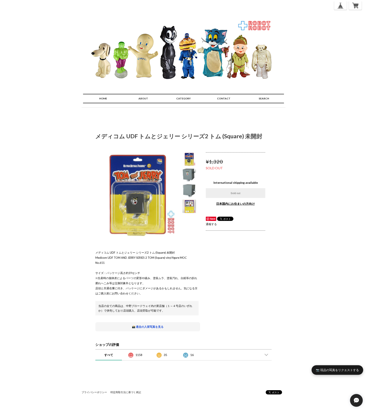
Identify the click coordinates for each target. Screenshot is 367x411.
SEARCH (264, 98)
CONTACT (223, 98)
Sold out (235, 193)
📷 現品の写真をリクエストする (337, 369)
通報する (211, 224)
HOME (103, 98)
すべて (108, 355)
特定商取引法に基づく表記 (125, 392)
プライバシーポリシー (94, 392)
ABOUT (143, 98)
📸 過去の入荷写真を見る (148, 326)
